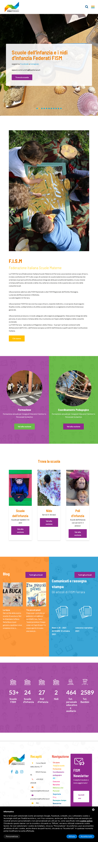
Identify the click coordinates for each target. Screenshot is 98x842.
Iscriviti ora (81, 796)
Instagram (34, 64)
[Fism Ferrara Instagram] (21, 772)
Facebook (24, 64)
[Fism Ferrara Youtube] (16, 772)
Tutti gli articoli (36, 575)
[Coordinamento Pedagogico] (73, 388)
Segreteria (57, 794)
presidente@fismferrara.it (40, 799)
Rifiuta (72, 836)
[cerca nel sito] (87, 7)
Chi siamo (16, 338)
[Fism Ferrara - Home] (17, 759)
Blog (54, 797)
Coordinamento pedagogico (58, 773)
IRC (54, 778)
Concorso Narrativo (56, 783)
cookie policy (86, 821)
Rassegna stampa (59, 800)
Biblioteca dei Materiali (58, 789)
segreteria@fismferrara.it (39, 791)
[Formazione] (24, 388)
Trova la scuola (22, 77)
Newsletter (57, 803)
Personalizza (12, 836)
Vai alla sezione (24, 426)
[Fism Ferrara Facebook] (11, 772)
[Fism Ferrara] (12, 7)
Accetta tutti (86, 836)
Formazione (57, 769)
